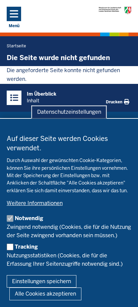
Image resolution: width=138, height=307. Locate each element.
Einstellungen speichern (41, 281)
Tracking (26, 246)
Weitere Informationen (35, 203)
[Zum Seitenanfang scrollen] (124, 294)
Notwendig (29, 218)
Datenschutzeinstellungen (69, 111)
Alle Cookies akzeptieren (45, 293)
